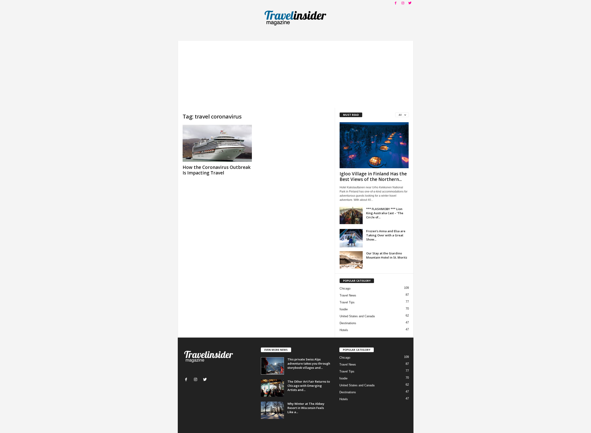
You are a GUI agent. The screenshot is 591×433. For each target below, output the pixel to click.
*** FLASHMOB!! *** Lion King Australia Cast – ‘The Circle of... (384, 213)
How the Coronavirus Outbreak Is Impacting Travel (216, 170)
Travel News (348, 295)
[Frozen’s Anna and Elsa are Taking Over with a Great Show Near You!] (351, 238)
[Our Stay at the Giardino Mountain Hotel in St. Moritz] (351, 259)
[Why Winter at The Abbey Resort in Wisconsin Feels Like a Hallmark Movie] (272, 410)
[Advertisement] (295, 73)
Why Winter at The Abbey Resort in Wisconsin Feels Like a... (305, 408)
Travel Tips (347, 302)
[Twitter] (410, 3)
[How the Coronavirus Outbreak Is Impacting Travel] (217, 143)
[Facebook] (395, 3)
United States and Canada (357, 316)
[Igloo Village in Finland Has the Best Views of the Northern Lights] (374, 145)
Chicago (345, 288)
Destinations (348, 323)
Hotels (344, 330)
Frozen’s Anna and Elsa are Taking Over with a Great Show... (385, 235)
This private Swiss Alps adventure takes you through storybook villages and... (308, 363)
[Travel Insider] (295, 17)
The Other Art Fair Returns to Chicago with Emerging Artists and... (308, 385)
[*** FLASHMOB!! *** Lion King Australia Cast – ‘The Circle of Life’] (351, 215)
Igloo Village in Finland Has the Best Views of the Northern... (373, 176)
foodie (344, 309)
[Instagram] (403, 3)
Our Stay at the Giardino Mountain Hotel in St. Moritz (386, 255)
